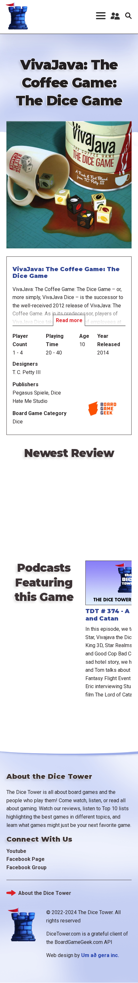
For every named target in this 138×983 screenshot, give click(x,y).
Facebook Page (25, 859)
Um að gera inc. (100, 955)
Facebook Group (26, 867)
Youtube (16, 851)
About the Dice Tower (44, 893)
